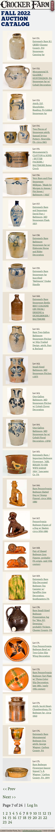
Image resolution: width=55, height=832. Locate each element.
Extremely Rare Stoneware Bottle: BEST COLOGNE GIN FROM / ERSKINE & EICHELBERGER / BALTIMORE (41, 309)
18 (24, 817)
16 (14, 817)
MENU (52, 5)
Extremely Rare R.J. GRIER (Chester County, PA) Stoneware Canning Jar (42, 48)
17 (19, 817)
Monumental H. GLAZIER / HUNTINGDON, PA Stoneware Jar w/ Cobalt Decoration (42, 78)
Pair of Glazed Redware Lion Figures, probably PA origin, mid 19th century (42, 558)
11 (39, 813)
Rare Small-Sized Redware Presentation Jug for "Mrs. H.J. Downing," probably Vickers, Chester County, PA (42, 620)
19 (29, 817)
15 (9, 817)
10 (35, 813)
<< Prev (9, 788)
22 (45, 817)
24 (10, 822)
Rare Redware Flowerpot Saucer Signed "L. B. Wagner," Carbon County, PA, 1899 (41, 771)
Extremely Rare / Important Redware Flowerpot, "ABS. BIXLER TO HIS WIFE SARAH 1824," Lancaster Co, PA (42, 465)
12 (44, 813)
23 (5, 822)
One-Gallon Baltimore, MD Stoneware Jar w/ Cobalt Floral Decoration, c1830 (42, 434)
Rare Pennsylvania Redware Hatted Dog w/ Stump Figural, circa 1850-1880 (42, 495)
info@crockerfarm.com (32, 831)
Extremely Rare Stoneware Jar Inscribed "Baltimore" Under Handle (42, 278)
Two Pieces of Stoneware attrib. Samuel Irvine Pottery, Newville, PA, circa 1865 (42, 136)
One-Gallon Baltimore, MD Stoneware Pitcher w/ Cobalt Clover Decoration (42, 403)
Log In (32, 805)
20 (35, 817)
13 (49, 813)
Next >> (9, 797)
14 (4, 817)
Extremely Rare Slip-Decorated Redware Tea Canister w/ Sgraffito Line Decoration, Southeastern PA (41, 589)
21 (40, 817)
